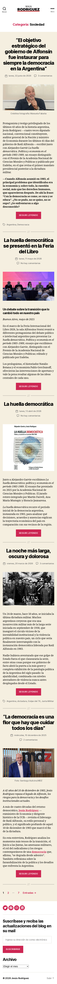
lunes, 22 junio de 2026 (20, 75)
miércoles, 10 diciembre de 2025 (30, 735)
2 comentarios (30, 739)
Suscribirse (13, 949)
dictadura (22, 701)
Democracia (23, 224)
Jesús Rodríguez (29, 810)
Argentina (11, 224)
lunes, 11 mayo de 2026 (30, 258)
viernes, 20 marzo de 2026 (20, 563)
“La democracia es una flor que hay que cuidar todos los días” (28, 722)
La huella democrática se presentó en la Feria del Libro (28, 246)
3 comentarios (45, 75)
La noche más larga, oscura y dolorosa (28, 553)
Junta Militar (48, 701)
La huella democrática (28, 404)
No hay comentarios (30, 263)
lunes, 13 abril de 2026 (30, 411)
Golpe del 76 (34, 701)
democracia (39, 852)
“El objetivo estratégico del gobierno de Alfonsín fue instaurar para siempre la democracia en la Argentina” (28, 54)
